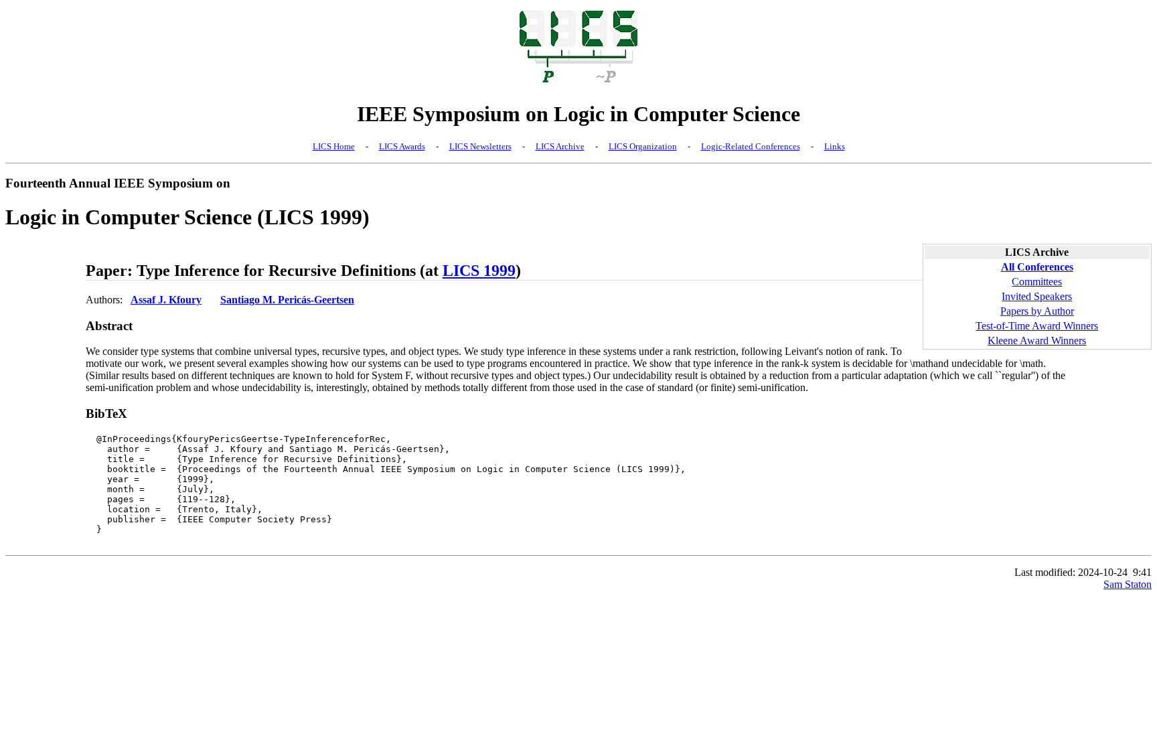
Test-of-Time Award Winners (1037, 325)
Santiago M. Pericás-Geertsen (287, 299)
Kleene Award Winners (1037, 340)
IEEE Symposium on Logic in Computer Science (578, 114)
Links (834, 146)
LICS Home (334, 146)
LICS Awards (402, 146)
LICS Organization (643, 146)
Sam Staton (1127, 584)
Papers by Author (1037, 311)
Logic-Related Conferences (750, 146)
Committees (1037, 281)
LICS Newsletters (480, 146)
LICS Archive (560, 146)
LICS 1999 (479, 270)
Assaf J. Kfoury (166, 299)
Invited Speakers (1037, 296)
